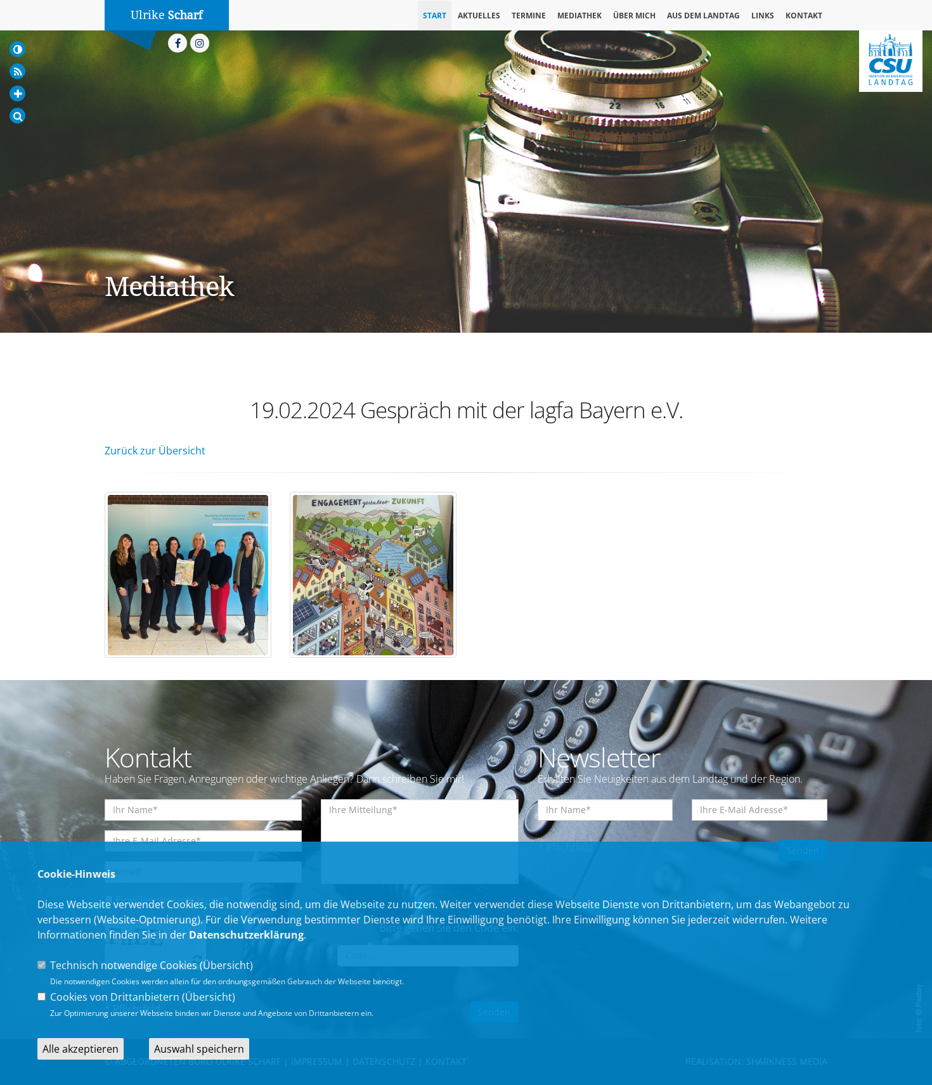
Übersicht (226, 965)
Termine (529, 15)
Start (434, 15)
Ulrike (167, 15)
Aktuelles (479, 15)
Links (762, 15)
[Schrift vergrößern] (17, 93)
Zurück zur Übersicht (155, 451)
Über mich (634, 15)
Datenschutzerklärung (246, 935)
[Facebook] (177, 43)
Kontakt (804, 15)
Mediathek (579, 15)
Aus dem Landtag (703, 15)
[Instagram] (199, 43)
